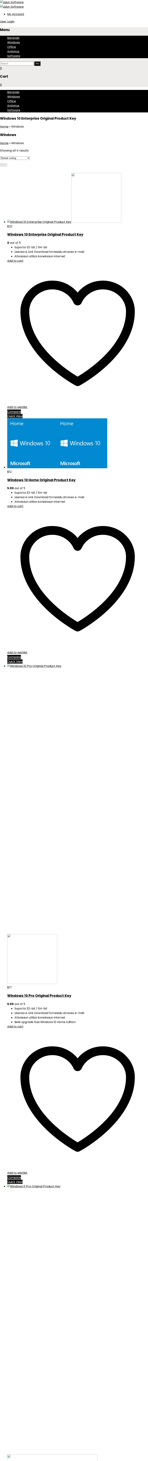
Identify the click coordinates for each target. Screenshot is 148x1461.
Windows (13, 42)
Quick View (15, 416)
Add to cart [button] (15, 261)
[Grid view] (2, 165)
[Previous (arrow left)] (6, 731)
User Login (7, 21)
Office (11, 47)
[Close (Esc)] (136, 4)
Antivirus (13, 51)
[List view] (5, 165)
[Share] (128, 4)
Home (4, 126)
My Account (15, 14)
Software (13, 56)
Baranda (13, 38)
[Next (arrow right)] (141, 731)
